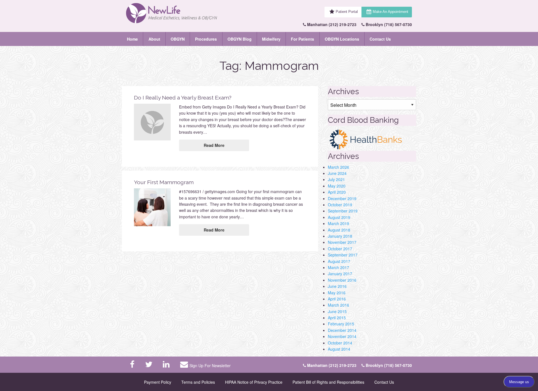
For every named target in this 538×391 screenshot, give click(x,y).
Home (132, 39)
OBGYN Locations (342, 39)
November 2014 (342, 336)
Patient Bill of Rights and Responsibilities (328, 382)
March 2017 (338, 267)
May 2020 (336, 186)
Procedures (206, 39)
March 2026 (338, 167)
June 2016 (337, 286)
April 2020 (337, 192)
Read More (214, 145)
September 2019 (343, 211)
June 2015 (337, 311)
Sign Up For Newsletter (210, 365)
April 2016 (337, 299)
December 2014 (342, 330)
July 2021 (336, 179)
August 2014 (339, 349)
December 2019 (342, 198)
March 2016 (338, 305)
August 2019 (339, 217)
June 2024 (337, 173)
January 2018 (340, 236)
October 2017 (340, 248)
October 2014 (340, 343)
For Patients (302, 39)
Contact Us (380, 39)
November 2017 (342, 242)
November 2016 (342, 280)
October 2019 (340, 204)
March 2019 (338, 223)
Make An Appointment (390, 12)
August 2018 (339, 230)
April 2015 (337, 317)
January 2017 (340, 273)
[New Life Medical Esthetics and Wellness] (183, 13)
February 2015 (341, 324)
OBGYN (178, 39)
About (154, 39)
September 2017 (343, 255)
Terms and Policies (198, 382)
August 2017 (339, 261)
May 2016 (336, 292)
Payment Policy (157, 382)
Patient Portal (347, 12)
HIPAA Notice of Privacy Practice (253, 382)
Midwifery (271, 39)
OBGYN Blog (240, 39)
